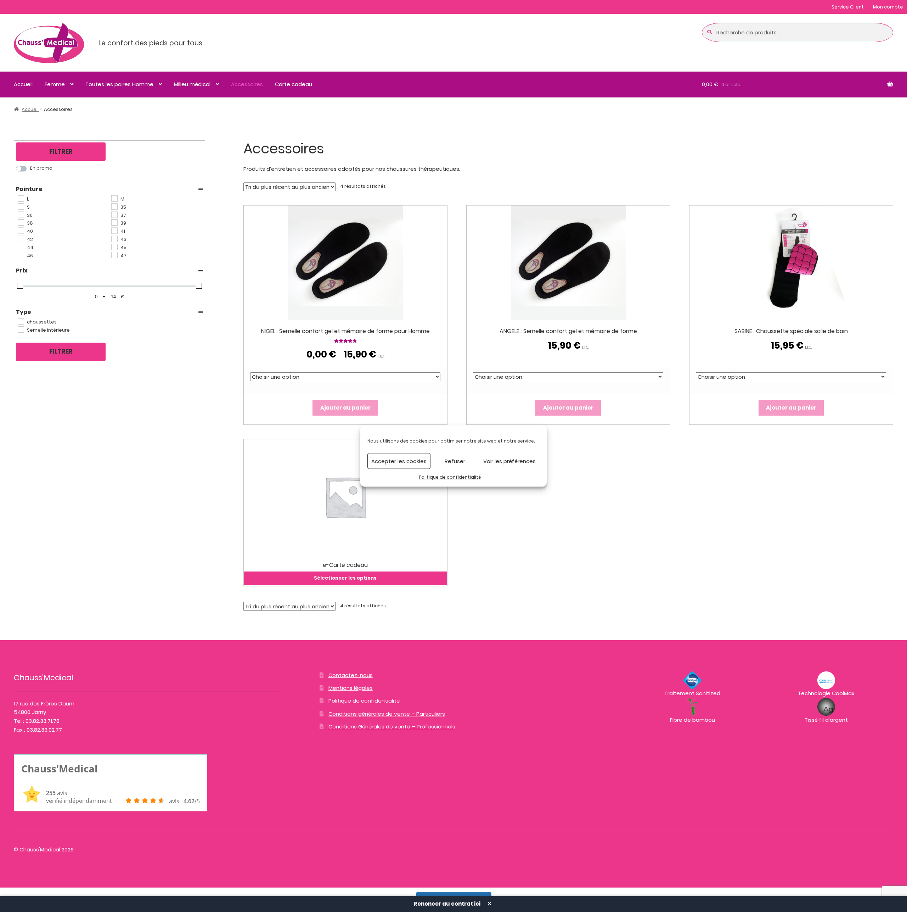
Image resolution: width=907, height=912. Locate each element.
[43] (114, 238)
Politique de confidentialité (450, 477)
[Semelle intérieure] (20, 329)
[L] (20, 198)
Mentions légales (350, 688)
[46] (20, 255)
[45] (114, 246)
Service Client (848, 7)
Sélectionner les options (345, 578)
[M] (114, 198)
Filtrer (61, 151)
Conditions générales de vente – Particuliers (386, 713)
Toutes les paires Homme (119, 84)
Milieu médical (192, 84)
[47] (114, 255)
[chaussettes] (20, 321)
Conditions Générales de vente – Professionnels (391, 726)
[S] (20, 206)
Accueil (23, 84)
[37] (114, 214)
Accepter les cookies (399, 461)
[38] (20, 222)
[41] (114, 230)
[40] (20, 230)
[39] (114, 222)
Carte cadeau (293, 84)
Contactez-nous (350, 675)
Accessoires (247, 84)
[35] (114, 206)
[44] (20, 246)
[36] (20, 214)
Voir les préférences (509, 461)
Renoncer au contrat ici (447, 903)
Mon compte (888, 7)
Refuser (455, 461)
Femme (55, 84)
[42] (20, 238)
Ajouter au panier (345, 407)
